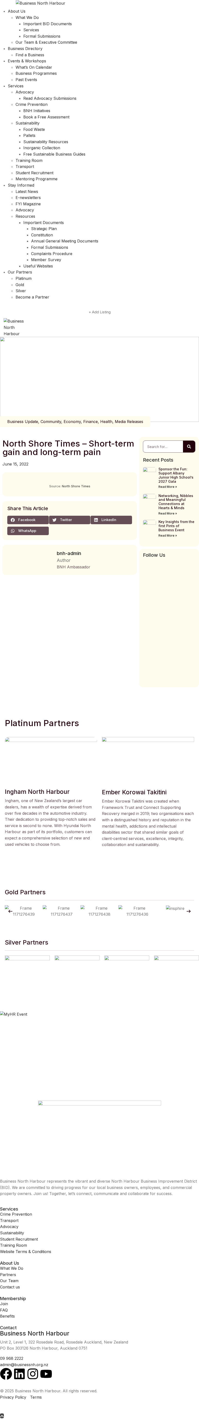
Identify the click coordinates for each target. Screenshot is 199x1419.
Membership (13, 1298)
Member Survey (46, 259)
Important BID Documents (47, 23)
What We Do (27, 17)
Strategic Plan (44, 228)
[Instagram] (33, 1374)
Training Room (29, 160)
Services (31, 29)
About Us (16, 11)
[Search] (189, 446)
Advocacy (25, 92)
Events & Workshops (27, 60)
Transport (25, 166)
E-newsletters (28, 197)
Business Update (22, 421)
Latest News (27, 191)
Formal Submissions (41, 36)
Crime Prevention (32, 104)
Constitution (42, 234)
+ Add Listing (100, 312)
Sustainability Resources (45, 141)
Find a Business (30, 54)
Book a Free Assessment (46, 117)
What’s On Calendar (34, 67)
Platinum (24, 278)
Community (51, 421)
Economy (72, 421)
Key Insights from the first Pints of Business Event (176, 526)
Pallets (29, 135)
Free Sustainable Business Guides (54, 154)
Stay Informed (21, 185)
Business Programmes (36, 73)
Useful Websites (38, 266)
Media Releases (129, 421)
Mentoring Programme (37, 178)
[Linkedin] (19, 1374)
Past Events (26, 79)
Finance (90, 421)
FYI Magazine (28, 203)
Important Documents (43, 222)
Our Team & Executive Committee (46, 42)
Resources (25, 216)
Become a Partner (32, 297)
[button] (28, 520)
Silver (21, 290)
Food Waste (34, 129)
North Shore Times (76, 486)
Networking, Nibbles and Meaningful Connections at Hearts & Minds (175, 502)
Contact (8, 1327)
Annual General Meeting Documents (64, 241)
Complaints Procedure (51, 253)
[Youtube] (46, 1374)
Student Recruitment (34, 172)
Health (106, 421)
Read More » (167, 487)
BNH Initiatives (36, 110)
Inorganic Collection (41, 147)
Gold (20, 284)
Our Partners (20, 272)
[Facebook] (6, 1374)
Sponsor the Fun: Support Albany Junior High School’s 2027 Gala (175, 475)
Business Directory (25, 48)
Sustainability (28, 123)
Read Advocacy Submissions (49, 98)
